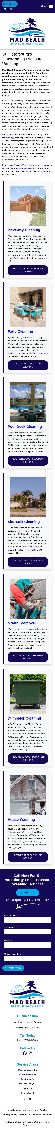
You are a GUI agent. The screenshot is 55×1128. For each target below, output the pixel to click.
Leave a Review (30, 1110)
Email (8, 940)
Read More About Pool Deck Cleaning (28, 460)
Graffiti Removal (22, 623)
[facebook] (5, 9)
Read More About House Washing (28, 857)
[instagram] (11, 9)
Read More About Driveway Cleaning (27, 270)
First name (11, 915)
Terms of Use (25, 1114)
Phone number (13, 954)
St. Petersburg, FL (27, 1074)
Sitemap (37, 1114)
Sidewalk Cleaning (24, 522)
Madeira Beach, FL (27, 1070)
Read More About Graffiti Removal (28, 657)
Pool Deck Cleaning (25, 427)
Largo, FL (27, 1088)
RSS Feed (47, 1114)
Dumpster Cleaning (24, 718)
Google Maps (14, 1110)
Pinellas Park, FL (27, 1084)
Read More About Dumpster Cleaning (28, 758)
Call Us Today (27, 892)
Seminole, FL (27, 1079)
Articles (43, 1110)
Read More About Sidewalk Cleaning (27, 562)
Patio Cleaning (20, 331)
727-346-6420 (31, 1040)
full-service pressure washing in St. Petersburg (25, 168)
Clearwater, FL (27, 1093)
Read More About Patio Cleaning (28, 365)
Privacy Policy (10, 1114)
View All (27, 1099)
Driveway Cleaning (24, 230)
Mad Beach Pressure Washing (28, 1122)
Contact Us (9, 4)
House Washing (21, 820)
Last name (11, 927)
